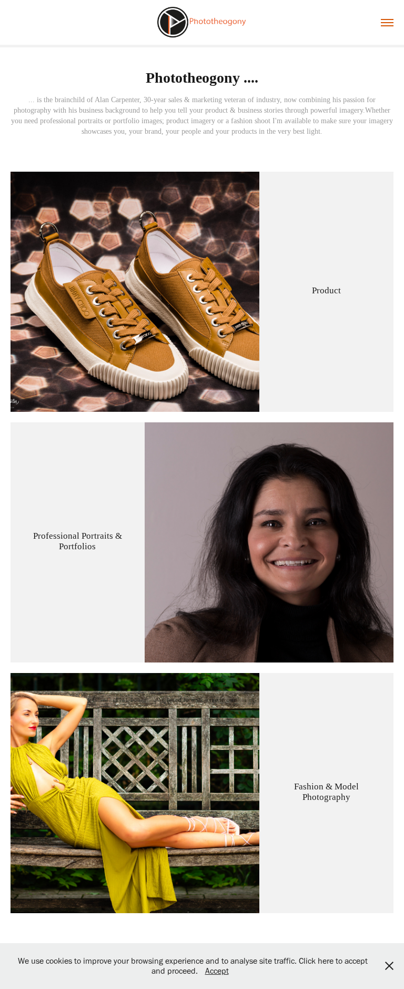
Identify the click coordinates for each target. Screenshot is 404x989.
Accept (217, 971)
